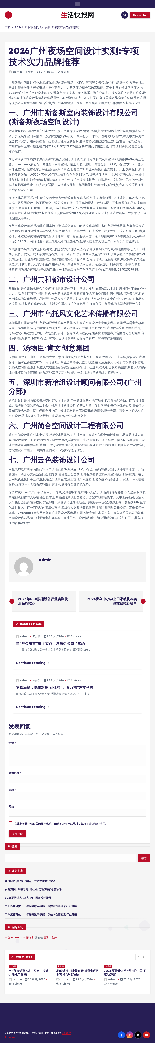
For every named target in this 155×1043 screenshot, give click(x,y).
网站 (11, 806)
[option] (30, 975)
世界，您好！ (51, 937)
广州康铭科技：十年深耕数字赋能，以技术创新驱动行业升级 (41, 906)
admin (17, 72)
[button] (138, 957)
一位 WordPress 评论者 (19, 937)
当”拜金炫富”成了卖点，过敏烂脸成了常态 (30, 881)
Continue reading (31, 663)
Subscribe (140, 14)
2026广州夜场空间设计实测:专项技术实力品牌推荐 (47, 27)
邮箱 (12, 789)
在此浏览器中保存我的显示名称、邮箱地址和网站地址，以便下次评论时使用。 (61, 823)
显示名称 (15, 772)
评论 (12, 742)
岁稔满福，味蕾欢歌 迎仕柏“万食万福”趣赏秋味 (33, 889)
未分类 (29, 72)
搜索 (14, 846)
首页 (7, 27)
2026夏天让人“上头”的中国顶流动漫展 (28, 897)
